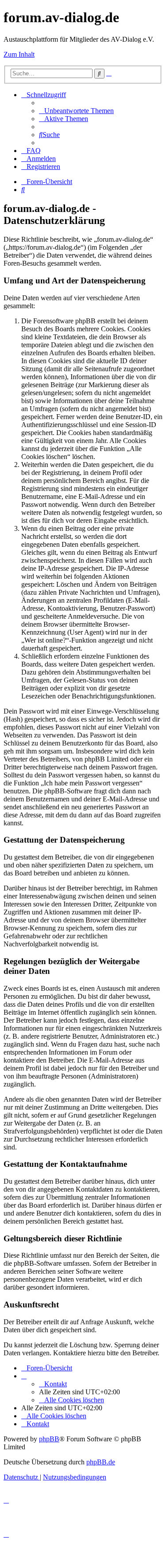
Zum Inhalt (19, 54)
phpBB (49, 1439)
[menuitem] (76, 110)
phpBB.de (100, 1462)
